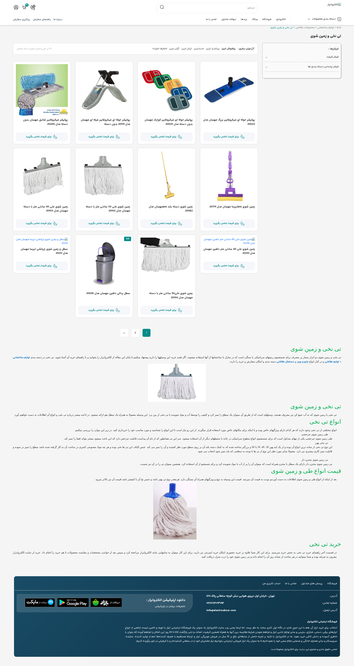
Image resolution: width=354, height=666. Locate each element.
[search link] (162, 7)
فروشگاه (266, 19)
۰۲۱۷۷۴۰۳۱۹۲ (215, 603)
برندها (244, 19)
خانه (338, 28)
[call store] (33, 7)
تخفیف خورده (159, 49)
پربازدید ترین (213, 49)
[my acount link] (16, 7)
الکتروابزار (281, 19)
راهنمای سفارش (42, 20)
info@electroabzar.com (221, 610)
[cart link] (24, 7)
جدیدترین (199, 49)
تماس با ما (211, 19)
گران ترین (174, 49)
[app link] (106, 603)
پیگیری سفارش (21, 20)
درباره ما (57, 20)
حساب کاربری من (271, 584)
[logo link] (301, 5)
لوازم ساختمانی (325, 28)
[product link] (229, 90)
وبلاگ (255, 19)
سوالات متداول (228, 19)
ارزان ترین (186, 49)
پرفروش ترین (228, 49)
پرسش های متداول (312, 584)
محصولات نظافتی (305, 28)
